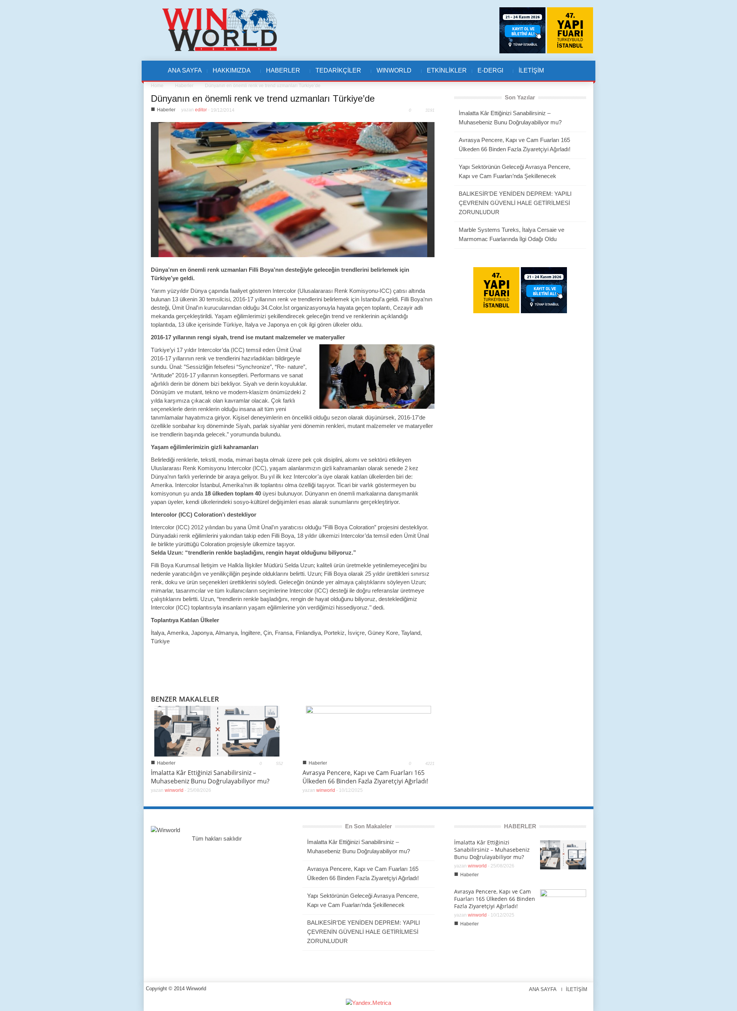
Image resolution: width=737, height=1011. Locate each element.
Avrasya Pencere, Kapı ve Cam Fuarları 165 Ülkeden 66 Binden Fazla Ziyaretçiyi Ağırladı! (365, 776)
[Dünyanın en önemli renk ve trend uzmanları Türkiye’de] (293, 189)
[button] (567, 71)
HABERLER (280, 74)
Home (157, 85)
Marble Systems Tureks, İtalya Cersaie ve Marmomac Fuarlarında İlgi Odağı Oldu (511, 234)
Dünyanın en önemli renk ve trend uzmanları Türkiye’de (263, 98)
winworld (174, 790)
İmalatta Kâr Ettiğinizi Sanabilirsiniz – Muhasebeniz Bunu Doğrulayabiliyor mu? (210, 776)
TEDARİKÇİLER (335, 74)
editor (201, 109)
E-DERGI (487, 74)
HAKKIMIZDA (229, 74)
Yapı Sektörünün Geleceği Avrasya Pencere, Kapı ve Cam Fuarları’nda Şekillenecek (514, 171)
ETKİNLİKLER (447, 70)
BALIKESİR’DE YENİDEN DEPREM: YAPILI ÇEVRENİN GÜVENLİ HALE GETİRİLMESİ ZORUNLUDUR (515, 202)
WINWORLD (391, 74)
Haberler (184, 85)
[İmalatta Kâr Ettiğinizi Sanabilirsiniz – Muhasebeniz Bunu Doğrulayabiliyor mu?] (216, 730)
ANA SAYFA (185, 70)
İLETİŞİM (531, 70)
